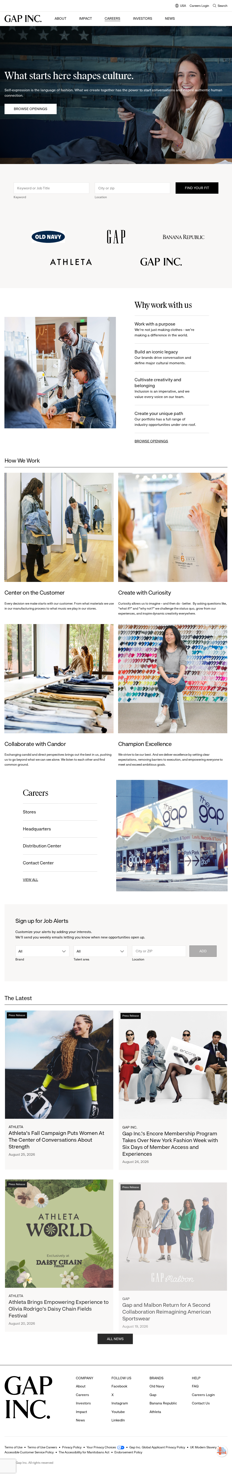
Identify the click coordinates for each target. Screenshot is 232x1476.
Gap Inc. (129, 1126)
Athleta (16, 1126)
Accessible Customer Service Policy (29, 1452)
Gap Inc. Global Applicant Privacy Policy (157, 1447)
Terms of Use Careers (42, 1447)
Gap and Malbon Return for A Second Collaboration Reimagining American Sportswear (166, 1307)
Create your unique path (165, 419)
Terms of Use (13, 1447)
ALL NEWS (116, 1338)
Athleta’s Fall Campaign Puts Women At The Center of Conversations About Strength (56, 1139)
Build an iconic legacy (163, 357)
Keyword (20, 197)
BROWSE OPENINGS (151, 441)
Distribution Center (42, 846)
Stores (29, 812)
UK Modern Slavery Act (206, 1447)
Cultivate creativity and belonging (162, 388)
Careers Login (199, 5)
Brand (19, 959)
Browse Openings (30, 109)
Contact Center (38, 863)
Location (101, 197)
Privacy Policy (72, 1447)
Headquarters (37, 829)
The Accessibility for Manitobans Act (84, 1452)
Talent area (81, 959)
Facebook (119, 1386)
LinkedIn (118, 1420)
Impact (85, 18)
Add (203, 951)
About (60, 18)
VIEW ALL (30, 880)
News (170, 18)
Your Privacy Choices (101, 1447)
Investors (142, 18)
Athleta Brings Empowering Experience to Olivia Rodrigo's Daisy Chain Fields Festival (59, 1307)
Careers (112, 18)
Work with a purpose (164, 329)
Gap (126, 1293)
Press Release (17, 1014)
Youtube (118, 1412)
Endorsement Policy (128, 1452)
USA (180, 6)
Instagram (119, 1403)
